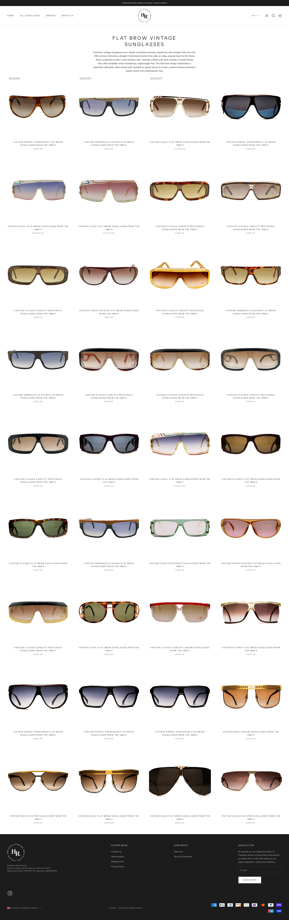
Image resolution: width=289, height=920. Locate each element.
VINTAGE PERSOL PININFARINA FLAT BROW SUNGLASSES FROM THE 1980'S (38, 143)
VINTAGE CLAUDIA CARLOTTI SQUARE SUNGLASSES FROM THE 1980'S (180, 649)
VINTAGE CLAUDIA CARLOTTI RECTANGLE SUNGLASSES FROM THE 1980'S (180, 227)
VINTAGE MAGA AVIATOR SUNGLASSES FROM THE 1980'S (38, 817)
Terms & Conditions (183, 856)
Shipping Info (117, 861)
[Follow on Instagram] (10, 893)
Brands (51, 15)
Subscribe (250, 880)
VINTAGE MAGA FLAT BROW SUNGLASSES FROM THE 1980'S (109, 817)
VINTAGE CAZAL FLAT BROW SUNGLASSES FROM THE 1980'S (180, 143)
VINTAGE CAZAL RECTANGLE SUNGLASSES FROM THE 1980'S (180, 564)
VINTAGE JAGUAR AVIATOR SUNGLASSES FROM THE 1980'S (250, 817)
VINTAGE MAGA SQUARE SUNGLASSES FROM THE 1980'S (251, 733)
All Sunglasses (30, 15)
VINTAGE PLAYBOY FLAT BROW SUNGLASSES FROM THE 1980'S (109, 480)
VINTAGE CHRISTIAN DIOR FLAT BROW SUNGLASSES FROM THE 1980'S (109, 312)
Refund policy (117, 856)
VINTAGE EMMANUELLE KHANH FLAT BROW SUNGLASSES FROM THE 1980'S (109, 143)
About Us (67, 15)
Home (10, 15)
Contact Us (116, 851)
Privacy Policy (117, 866)
